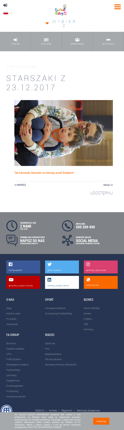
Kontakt (53, 410)
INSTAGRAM (80, 243)
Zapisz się (50, 343)
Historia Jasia (13, 313)
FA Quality (11, 318)
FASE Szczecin (13, 359)
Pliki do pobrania (53, 359)
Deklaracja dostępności (88, 410)
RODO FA (39, 410)
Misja (9, 308)
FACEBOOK (89, 243)
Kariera (87, 313)
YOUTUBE (96, 243)
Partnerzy (89, 329)
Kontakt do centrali (15, 396)
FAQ (47, 348)
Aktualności (12, 324)
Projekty (88, 318)
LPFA (9, 354)
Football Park (13, 380)
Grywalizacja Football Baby (58, 313)
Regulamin (67, 410)
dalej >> (108, 184)
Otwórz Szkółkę (91, 308)
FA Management (14, 385)
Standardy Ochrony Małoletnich (61, 364)
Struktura (11, 343)
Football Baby (13, 369)
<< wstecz (20, 184)
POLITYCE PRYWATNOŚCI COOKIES (45, 427)
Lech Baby (11, 375)
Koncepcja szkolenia (55, 308)
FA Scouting (12, 391)
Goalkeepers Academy (17, 364)
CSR (86, 324)
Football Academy (15, 348)
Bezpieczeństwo (53, 354)
